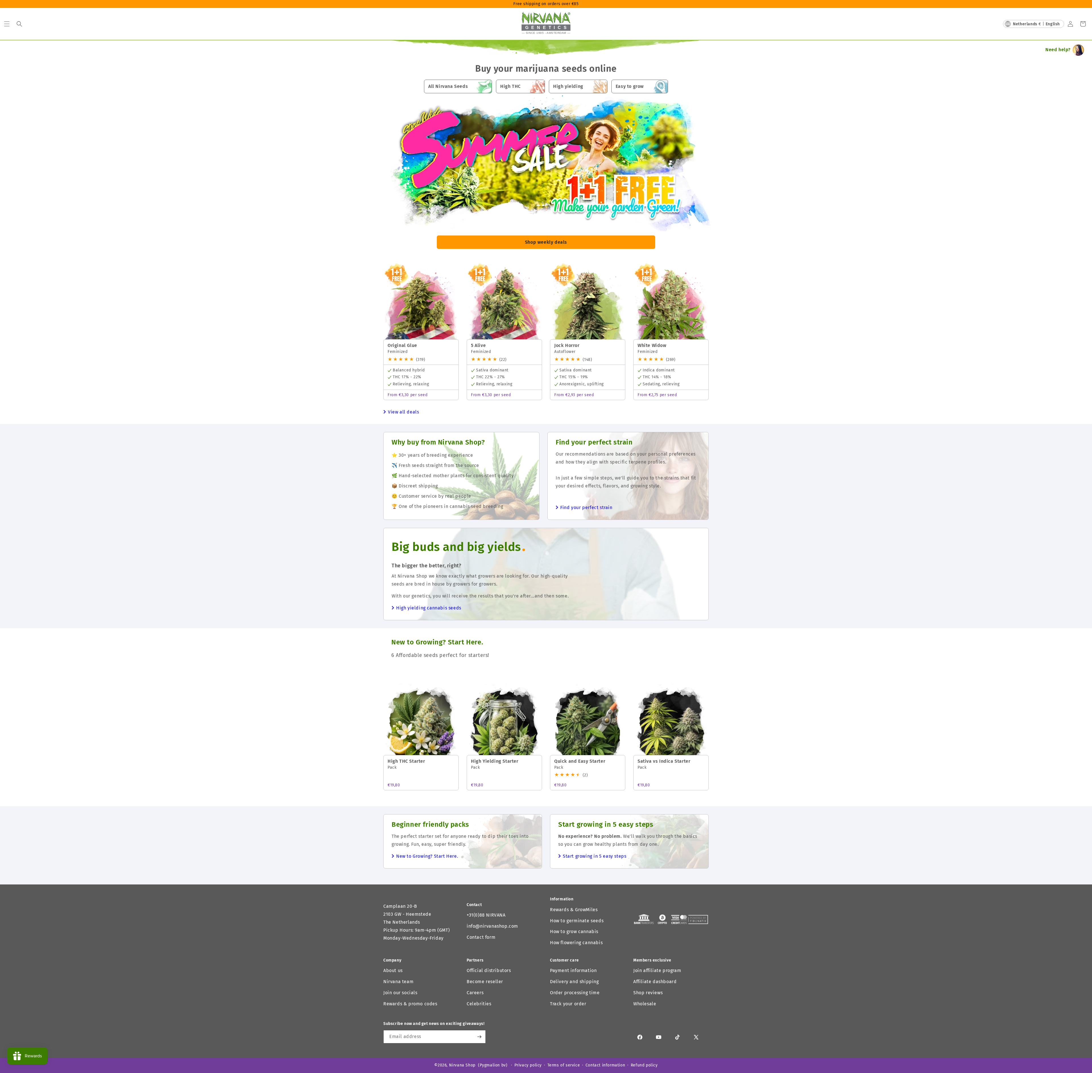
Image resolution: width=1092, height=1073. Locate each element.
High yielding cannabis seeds (428, 608)
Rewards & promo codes (410, 1003)
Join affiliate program (657, 970)
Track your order (568, 1003)
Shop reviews (648, 992)
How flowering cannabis (576, 942)
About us (393, 970)
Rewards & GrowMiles (573, 909)
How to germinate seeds (576, 920)
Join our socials (400, 992)
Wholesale (644, 1003)
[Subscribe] (479, 1036)
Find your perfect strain (586, 507)
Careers (475, 992)
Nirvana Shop (462, 1065)
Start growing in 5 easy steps (594, 856)
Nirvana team (398, 981)
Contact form (481, 937)
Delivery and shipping (574, 981)
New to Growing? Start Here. (427, 856)
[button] (7, 24)
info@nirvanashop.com (492, 926)
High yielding (568, 86)
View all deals (403, 412)
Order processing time (575, 992)
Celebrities (479, 1003)
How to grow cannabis (574, 931)
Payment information (573, 970)
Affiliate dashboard (655, 981)
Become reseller (485, 981)
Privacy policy (528, 1065)
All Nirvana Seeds (448, 86)
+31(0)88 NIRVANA (486, 915)
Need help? (1058, 49)
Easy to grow (630, 86)
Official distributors (489, 970)
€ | (1036, 24)
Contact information (605, 1065)
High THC (510, 86)
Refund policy (644, 1065)
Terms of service (563, 1065)
